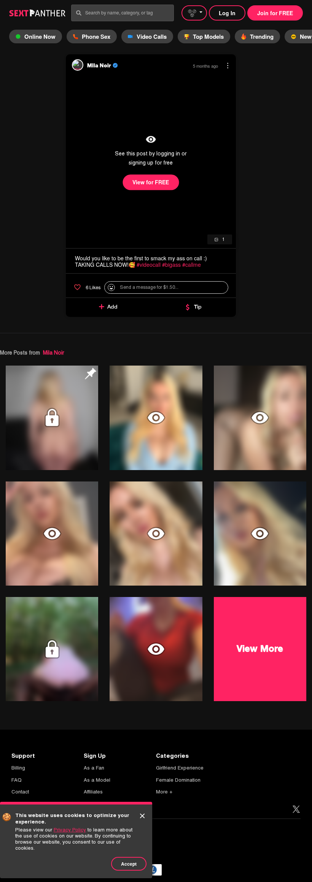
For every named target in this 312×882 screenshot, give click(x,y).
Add (112, 307)
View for (150, 182)
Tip (198, 307)
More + (164, 792)
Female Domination (178, 780)
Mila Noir (53, 353)
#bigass (171, 264)
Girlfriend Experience (180, 768)
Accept (129, 863)
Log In (227, 13)
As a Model (97, 780)
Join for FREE (275, 13)
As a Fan (94, 768)
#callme (191, 264)
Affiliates (93, 792)
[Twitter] (296, 809)
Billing (18, 768)
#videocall (149, 264)
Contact (20, 792)
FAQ (16, 780)
